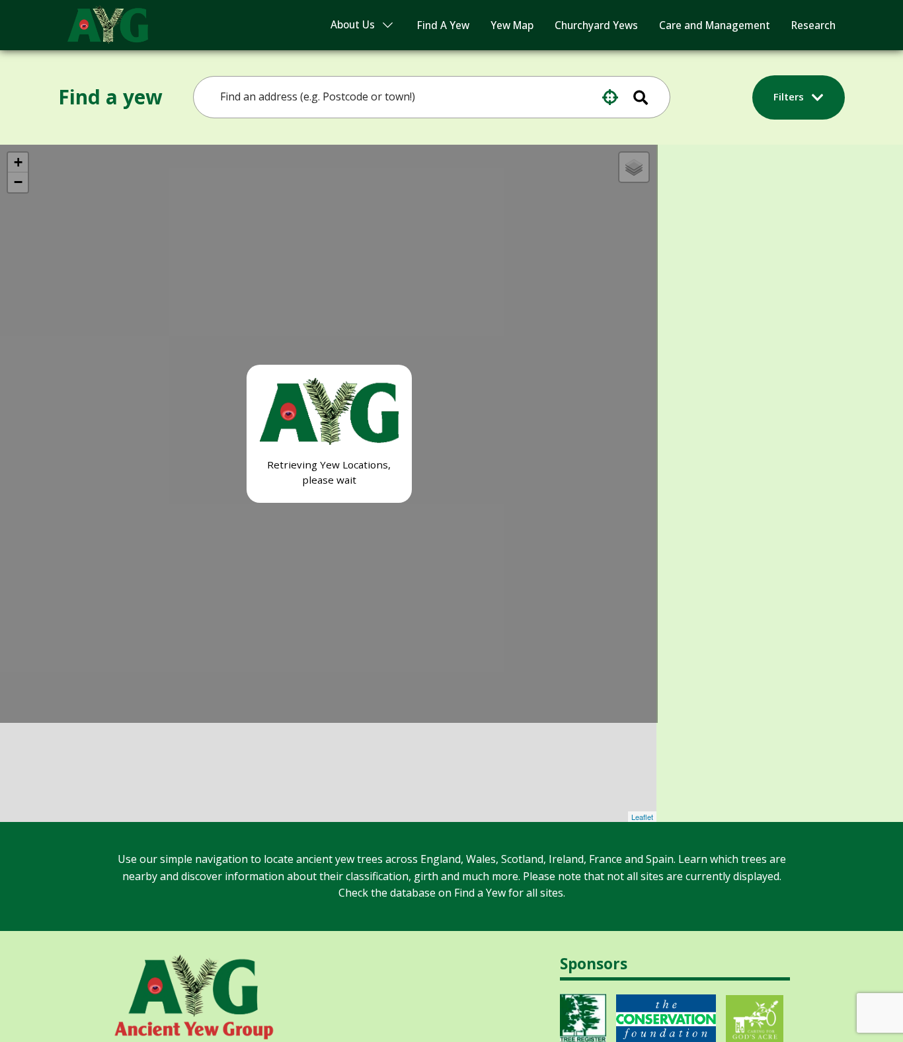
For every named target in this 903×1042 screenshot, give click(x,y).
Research (813, 25)
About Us (353, 25)
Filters (789, 96)
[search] (422, 97)
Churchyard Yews (596, 25)
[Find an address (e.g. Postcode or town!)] (649, 97)
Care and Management (714, 25)
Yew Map (512, 25)
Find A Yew (443, 25)
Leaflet (642, 816)
